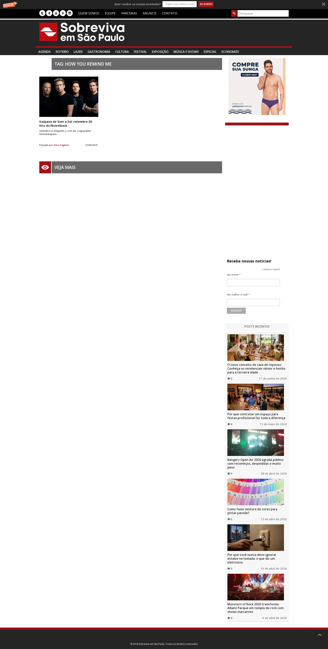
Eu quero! (206, 4)
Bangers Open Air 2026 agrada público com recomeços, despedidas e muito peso (255, 463)
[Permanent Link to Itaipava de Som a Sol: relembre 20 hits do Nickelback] (68, 97)
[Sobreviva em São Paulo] (81, 31)
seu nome (234, 275)
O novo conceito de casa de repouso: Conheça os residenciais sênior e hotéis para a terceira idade (256, 368)
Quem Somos (88, 13)
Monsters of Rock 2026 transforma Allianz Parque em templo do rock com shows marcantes (255, 608)
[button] (164, 4)
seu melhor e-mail (238, 295)
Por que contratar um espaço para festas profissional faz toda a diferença (256, 416)
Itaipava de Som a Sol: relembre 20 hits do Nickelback (65, 124)
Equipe (110, 13)
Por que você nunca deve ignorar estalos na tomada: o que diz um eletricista (251, 558)
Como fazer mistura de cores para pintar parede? (252, 511)
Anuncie (149, 13)
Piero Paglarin (61, 145)
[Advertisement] (220, 34)
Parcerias (129, 13)
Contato (169, 13)
